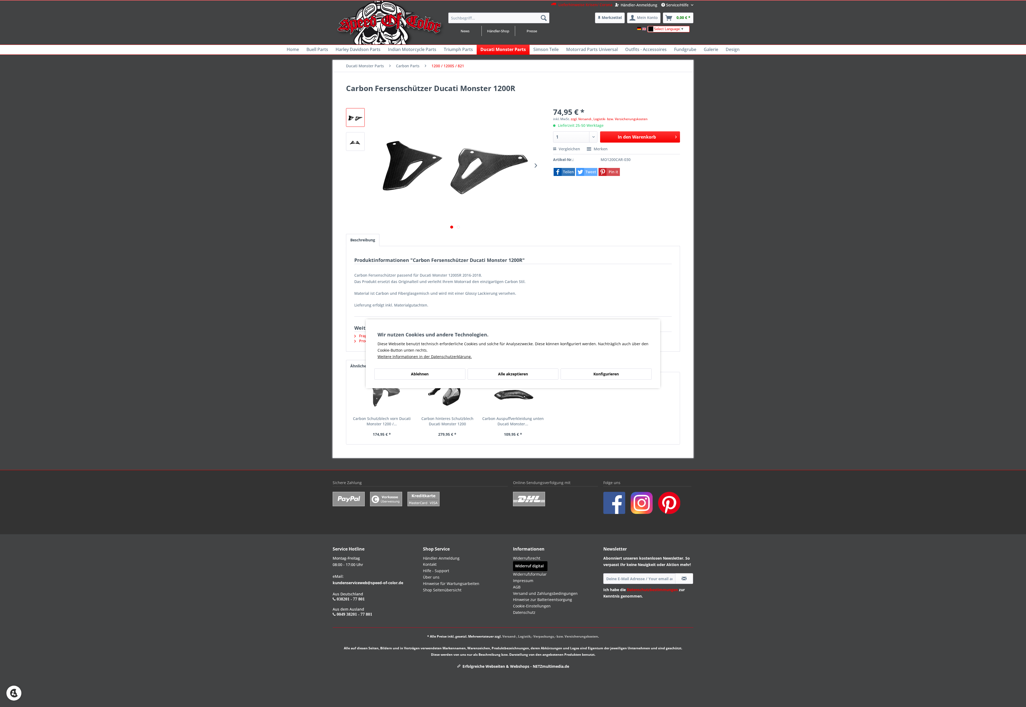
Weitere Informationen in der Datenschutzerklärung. (425, 356)
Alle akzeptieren (513, 373)
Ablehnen (420, 373)
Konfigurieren (606, 373)
